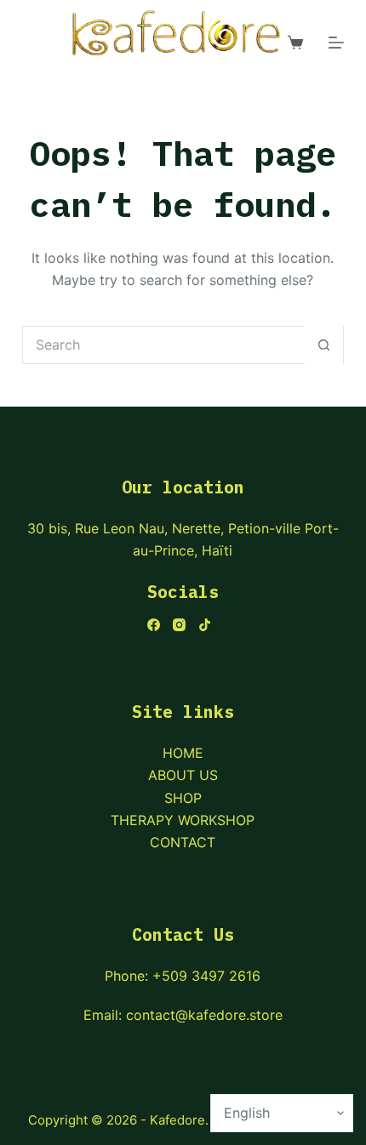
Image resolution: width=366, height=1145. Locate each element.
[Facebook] (153, 624)
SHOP (183, 797)
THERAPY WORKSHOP (182, 820)
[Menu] (336, 42)
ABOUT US (183, 774)
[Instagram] (179, 624)
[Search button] (324, 345)
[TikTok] (204, 624)
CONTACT (182, 842)
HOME (183, 752)
